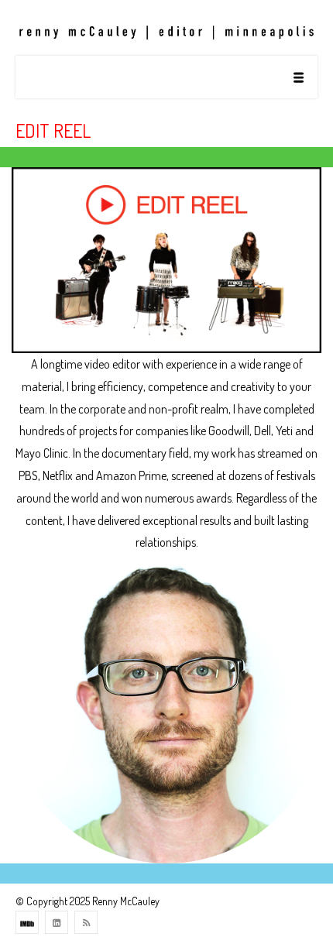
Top (315, 915)
